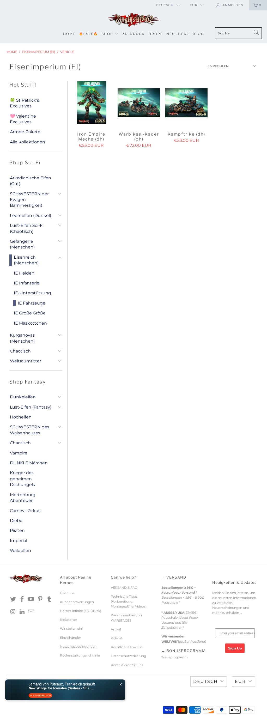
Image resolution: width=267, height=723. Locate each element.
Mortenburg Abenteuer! (22, 497)
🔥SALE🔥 (88, 34)
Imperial (18, 540)
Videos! (116, 638)
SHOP (107, 34)
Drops (155, 34)
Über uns (67, 593)
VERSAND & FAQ (124, 588)
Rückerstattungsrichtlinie (80, 655)
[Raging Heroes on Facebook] (22, 599)
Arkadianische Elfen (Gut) (30, 180)
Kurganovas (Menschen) (22, 338)
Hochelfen (21, 417)
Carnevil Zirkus (25, 510)
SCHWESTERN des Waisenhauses (29, 429)
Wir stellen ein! (71, 628)
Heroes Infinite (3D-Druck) (80, 611)
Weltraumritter (25, 361)
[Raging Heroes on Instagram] (13, 612)
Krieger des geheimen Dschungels (22, 478)
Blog (198, 34)
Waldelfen (20, 550)
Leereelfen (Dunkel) (30, 215)
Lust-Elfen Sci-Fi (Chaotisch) (27, 228)
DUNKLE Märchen (29, 462)
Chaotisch (20, 351)
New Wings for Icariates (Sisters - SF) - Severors (61, 688)
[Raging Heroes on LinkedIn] (22, 612)
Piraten (17, 530)
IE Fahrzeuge (31, 303)
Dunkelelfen (23, 396)
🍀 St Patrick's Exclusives (24, 103)
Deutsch (165, 5)
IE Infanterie (26, 283)
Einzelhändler (70, 638)
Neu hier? (177, 34)
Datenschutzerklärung (128, 656)
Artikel (116, 629)
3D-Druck (134, 34)
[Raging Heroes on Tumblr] (49, 599)
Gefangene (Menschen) (22, 244)
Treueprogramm (174, 657)
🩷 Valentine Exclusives (23, 119)
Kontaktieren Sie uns (127, 665)
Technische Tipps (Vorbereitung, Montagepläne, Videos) (129, 601)
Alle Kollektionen (27, 141)
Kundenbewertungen (77, 602)
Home (69, 34)
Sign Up (235, 648)
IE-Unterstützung (32, 292)
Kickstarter (68, 620)
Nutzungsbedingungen (78, 646)
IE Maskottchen (30, 323)
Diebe (16, 520)
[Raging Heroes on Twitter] (13, 599)
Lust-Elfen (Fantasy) (30, 407)
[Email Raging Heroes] (31, 612)
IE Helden (24, 273)
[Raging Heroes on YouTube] (31, 599)
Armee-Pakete (25, 131)
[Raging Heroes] (133, 20)
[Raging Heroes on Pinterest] (40, 599)
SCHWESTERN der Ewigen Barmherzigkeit (29, 199)
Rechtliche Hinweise (127, 647)
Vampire (18, 453)
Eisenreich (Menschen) (26, 260)
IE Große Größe (30, 313)
